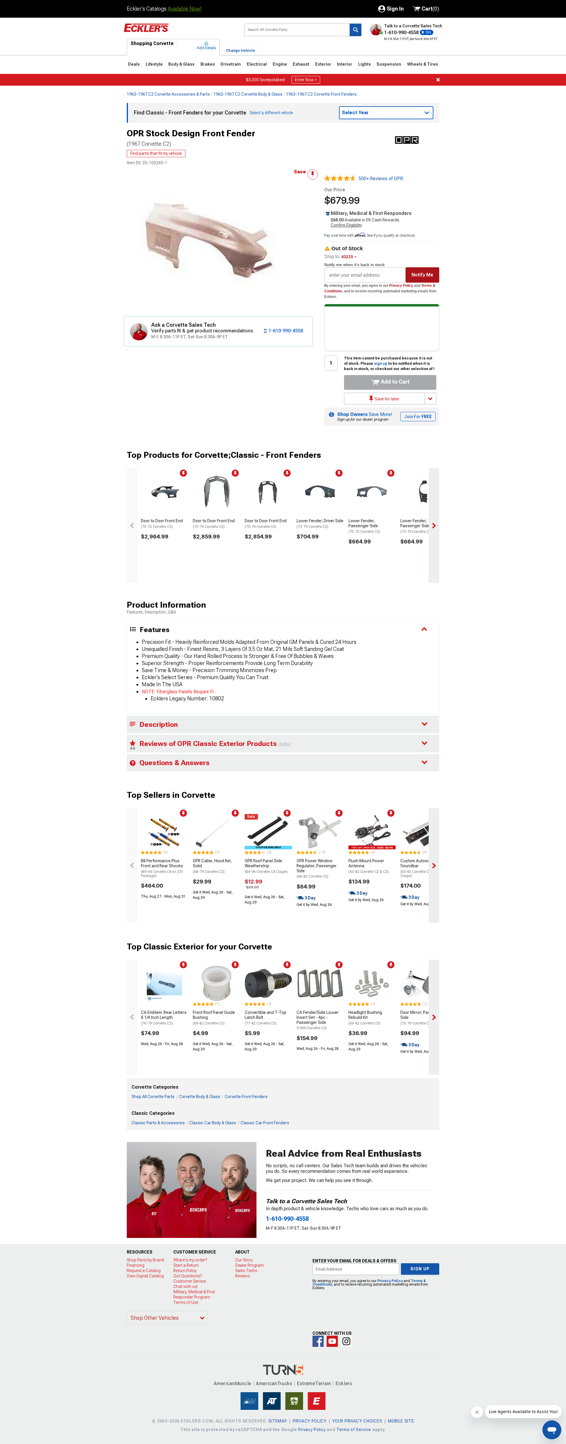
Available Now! (185, 9)
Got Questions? (187, 1276)
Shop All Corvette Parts (153, 1096)
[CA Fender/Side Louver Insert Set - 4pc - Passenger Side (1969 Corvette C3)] (320, 983)
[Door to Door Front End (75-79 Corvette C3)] (268, 491)
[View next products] (434, 525)
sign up (380, 364)
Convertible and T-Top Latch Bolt (265, 1017)
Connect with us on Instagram (346, 1341)
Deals (134, 64)
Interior (344, 64)
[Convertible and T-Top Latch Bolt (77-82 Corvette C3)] (268, 983)
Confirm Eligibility (346, 225)
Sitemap (277, 1421)
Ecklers (343, 1383)
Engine (280, 64)
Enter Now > (306, 79)
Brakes (207, 64)
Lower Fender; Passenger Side (364, 526)
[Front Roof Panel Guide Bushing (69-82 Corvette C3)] (216, 983)
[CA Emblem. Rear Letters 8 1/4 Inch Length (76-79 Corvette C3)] (164, 983)
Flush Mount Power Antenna (368, 866)
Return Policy (185, 1270)
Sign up (420, 1268)
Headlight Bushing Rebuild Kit (365, 1017)
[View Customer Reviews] (340, 178)
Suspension (388, 64)
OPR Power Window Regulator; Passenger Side (317, 868)
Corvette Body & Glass (199, 1096)
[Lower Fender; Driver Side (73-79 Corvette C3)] (320, 491)
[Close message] (438, 80)
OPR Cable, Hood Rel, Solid (212, 866)
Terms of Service (353, 1429)
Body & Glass (181, 64)
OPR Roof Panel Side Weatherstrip (266, 866)
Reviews (242, 1276)
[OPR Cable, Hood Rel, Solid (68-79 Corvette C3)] (216, 831)
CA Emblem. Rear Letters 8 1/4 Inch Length (164, 1017)
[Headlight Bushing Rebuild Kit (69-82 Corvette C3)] (372, 983)
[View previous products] (132, 525)
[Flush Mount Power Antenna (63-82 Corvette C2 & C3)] (372, 831)
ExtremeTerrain (314, 1383)
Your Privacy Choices (357, 1421)
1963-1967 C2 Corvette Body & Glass (247, 94)
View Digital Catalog (145, 1276)
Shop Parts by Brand (145, 1260)
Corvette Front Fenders (246, 1096)
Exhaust (301, 64)
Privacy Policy (401, 286)
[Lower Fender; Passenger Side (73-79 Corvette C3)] (423, 491)
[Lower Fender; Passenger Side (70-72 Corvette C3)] (372, 491)
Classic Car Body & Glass (212, 1122)
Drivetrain (231, 64)
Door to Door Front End (162, 523)
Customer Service (189, 1281)
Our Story (244, 1260)
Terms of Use (185, 1302)
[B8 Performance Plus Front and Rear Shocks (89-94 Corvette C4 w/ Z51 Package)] (164, 831)
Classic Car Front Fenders (265, 1122)
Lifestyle (154, 64)
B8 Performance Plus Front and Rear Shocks (162, 868)
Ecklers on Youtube (332, 1341)
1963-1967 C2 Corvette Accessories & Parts (168, 94)
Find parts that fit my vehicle (156, 153)
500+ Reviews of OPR (380, 178)
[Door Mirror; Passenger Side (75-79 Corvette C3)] (423, 983)
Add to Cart (394, 382)
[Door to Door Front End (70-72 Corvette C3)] (164, 491)
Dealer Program (249, 1265)
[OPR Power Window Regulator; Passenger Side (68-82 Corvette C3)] (320, 831)
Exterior (323, 64)
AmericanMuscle (232, 1383)
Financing (135, 1265)
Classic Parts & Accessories (158, 1122)
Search (355, 30)
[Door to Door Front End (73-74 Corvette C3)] (216, 491)
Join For (418, 416)
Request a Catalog (144, 1270)
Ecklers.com (179, 32)
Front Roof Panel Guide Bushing (214, 1017)
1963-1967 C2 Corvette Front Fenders (321, 94)
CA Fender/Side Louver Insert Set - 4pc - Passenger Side (318, 1020)
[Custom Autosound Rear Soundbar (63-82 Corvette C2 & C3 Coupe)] (423, 831)
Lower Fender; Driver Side (320, 523)
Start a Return (186, 1265)
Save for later (386, 399)
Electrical (257, 64)
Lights (364, 64)
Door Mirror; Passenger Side (421, 1017)
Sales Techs (246, 1270)
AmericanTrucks (274, 1383)
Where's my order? (190, 1260)
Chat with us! (185, 1286)
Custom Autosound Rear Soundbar (423, 868)
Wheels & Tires (422, 64)
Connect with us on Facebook (318, 1341)
